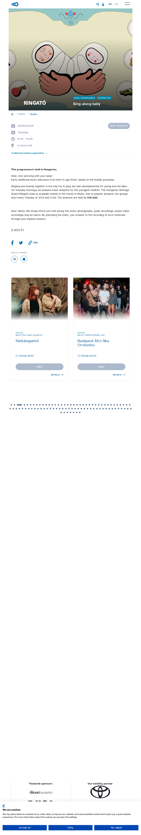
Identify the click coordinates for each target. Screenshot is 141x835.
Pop (23, 335)
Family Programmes (84, 98)
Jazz (103, 335)
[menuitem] (97, 4)
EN (110, 4)
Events (22, 114)
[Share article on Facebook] (12, 242)
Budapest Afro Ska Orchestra (93, 343)
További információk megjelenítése (27, 153)
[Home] (12, 114)
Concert (19, 333)
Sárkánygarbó (27, 341)
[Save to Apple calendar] (24, 259)
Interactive (104, 98)
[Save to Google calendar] (14, 259)
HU (116, 4)
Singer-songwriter (34, 335)
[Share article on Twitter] (21, 243)
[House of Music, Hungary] (15, 4)
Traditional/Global (92, 335)
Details (55, 375)
